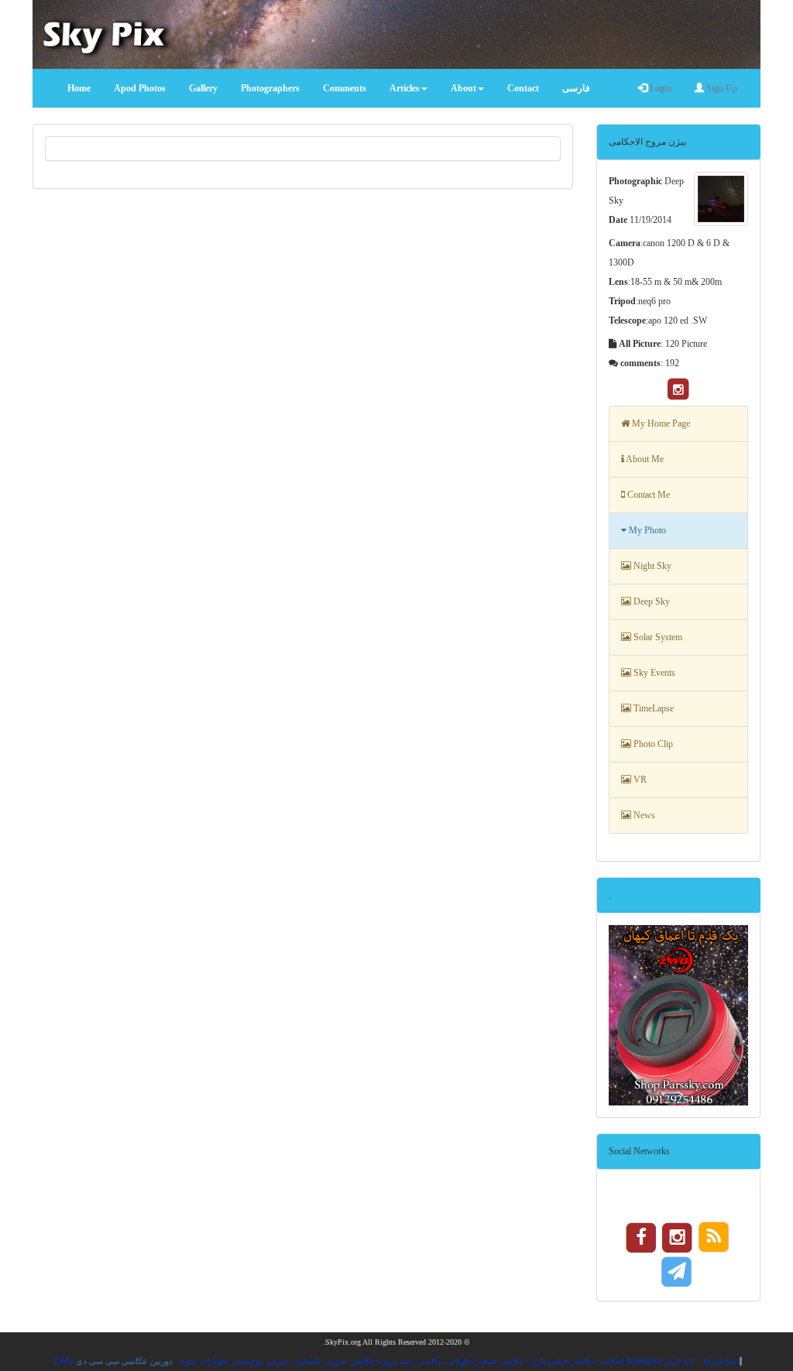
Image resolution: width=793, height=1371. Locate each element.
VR (639, 779)
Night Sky (651, 565)
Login (659, 88)
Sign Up (720, 88)
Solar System (656, 637)
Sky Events (653, 672)
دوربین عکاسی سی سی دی (124, 1361)
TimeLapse (652, 708)
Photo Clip (652, 744)
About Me (644, 459)
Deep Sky (650, 601)
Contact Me (647, 494)
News (643, 815)
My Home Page (660, 423)
